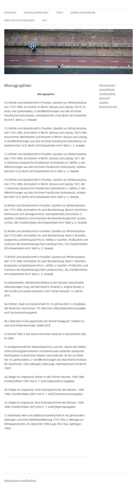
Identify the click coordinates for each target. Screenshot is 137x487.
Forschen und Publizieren (19, 20)
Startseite (10, 12)
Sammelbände (107, 89)
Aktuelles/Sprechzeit (36, 12)
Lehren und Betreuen (82, 12)
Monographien (107, 85)
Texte (59, 12)
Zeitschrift (104, 98)
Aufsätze (103, 102)
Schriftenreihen (107, 93)
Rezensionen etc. (108, 106)
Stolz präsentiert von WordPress (20, 480)
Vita (44, 20)
